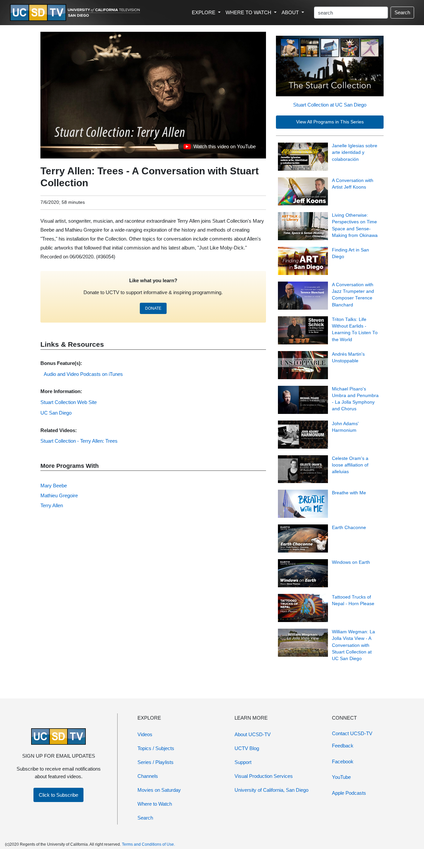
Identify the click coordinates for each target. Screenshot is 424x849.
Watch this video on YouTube (219, 148)
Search (402, 12)
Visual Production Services (264, 776)
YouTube (341, 777)
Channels (147, 776)
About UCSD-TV (253, 734)
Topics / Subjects (155, 748)
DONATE (153, 308)
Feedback (342, 745)
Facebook (342, 761)
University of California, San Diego (271, 790)
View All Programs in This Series (330, 121)
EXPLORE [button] (204, 12)
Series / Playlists (155, 762)
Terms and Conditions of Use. (148, 844)
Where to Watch (154, 804)
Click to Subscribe (58, 795)
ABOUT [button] (291, 12)
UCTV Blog (247, 748)
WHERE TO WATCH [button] (249, 12)
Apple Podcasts (349, 793)
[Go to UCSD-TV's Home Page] (76, 13)
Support (243, 762)
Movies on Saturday (159, 790)
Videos (144, 734)
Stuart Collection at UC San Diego (329, 105)
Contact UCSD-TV (352, 733)
